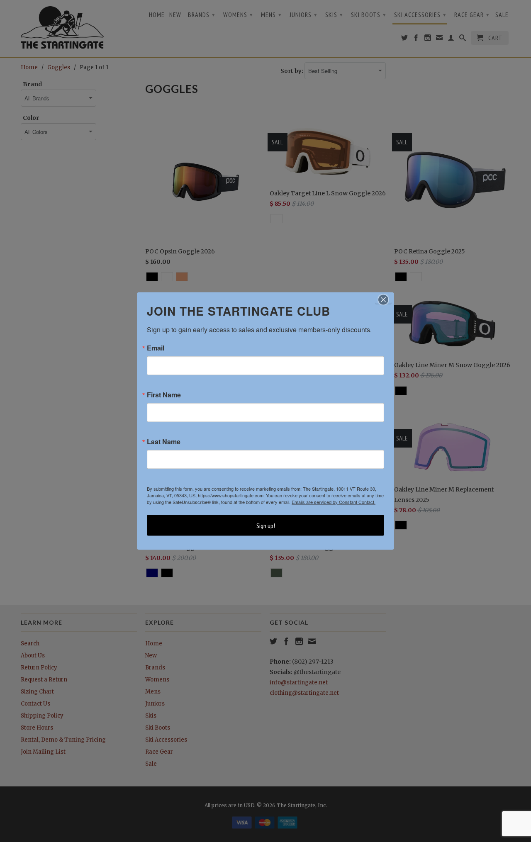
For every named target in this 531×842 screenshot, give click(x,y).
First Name (164, 395)
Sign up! (265, 525)
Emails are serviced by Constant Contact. (333, 502)
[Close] (383, 300)
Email (155, 348)
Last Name (163, 441)
